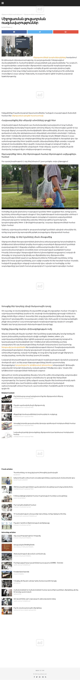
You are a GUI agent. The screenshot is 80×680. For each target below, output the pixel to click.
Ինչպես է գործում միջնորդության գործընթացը (32, 523)
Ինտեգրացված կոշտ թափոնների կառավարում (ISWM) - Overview (38, 563)
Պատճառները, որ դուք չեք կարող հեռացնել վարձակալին (36, 472)
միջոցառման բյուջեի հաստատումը (27, 116)
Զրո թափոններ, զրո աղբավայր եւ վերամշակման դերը (35, 599)
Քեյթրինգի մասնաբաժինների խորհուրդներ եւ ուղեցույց (35, 414)
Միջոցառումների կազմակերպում (12, 14)
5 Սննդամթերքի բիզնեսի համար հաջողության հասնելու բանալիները (40, 496)
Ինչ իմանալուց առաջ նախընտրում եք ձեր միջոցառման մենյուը (38, 396)
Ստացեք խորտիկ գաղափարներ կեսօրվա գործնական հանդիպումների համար (45, 423)
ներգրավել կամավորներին (13, 347)
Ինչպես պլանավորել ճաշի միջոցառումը (29, 405)
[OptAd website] (71, 208)
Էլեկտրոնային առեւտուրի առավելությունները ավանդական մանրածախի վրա (44, 478)
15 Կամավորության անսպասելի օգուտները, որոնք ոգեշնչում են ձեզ (40, 514)
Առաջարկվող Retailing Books (24, 545)
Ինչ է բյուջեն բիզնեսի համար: (25, 505)
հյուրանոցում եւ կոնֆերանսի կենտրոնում (33, 365)
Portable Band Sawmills (21, 572)
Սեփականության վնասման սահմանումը (30, 554)
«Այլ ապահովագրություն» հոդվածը (27, 536)
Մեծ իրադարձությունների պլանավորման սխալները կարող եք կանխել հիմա (43, 487)
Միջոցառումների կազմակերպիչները (49, 57)
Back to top (40, 670)
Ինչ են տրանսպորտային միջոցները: (28, 608)
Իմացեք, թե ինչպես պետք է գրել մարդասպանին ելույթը (35, 581)
